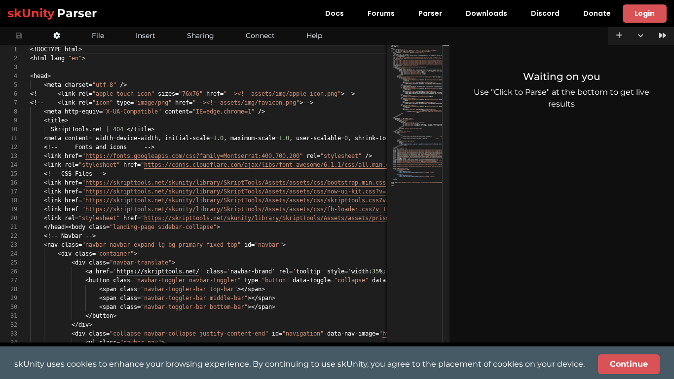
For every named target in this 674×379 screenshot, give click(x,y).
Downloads (486, 13)
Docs (334, 13)
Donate (597, 13)
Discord (545, 13)
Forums (381, 13)
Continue (629, 364)
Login (645, 13)
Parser (430, 13)
